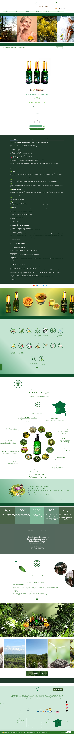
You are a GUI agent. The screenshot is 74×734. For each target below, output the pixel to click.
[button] (56, 2)
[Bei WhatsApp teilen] (38, 133)
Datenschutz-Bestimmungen (46, 732)
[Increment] (38, 122)
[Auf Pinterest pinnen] (36, 133)
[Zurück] (5, 573)
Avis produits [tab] (12, 294)
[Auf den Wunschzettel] (43, 126)
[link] (14, 139)
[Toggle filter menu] (62, 298)
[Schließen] (72, 732)
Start (11, 54)
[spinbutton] (37, 122)
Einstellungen (63, 732)
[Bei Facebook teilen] (34, 133)
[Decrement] (35, 122)
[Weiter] (68, 573)
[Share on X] (40, 133)
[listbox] (59, 47)
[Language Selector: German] (57, 8)
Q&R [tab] (18, 294)
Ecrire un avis (51, 287)
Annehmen (68, 732)
